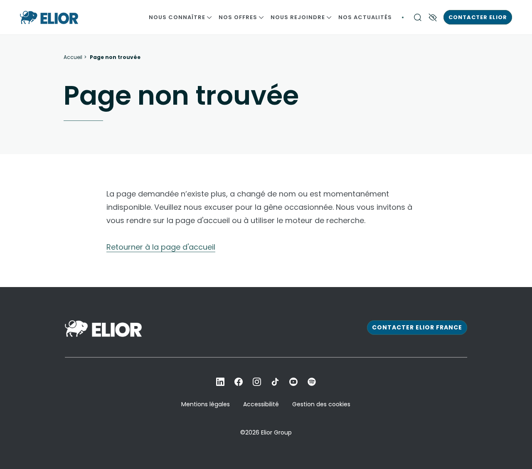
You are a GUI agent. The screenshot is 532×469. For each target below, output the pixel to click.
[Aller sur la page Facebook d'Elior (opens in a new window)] (238, 382)
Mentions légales (205, 404)
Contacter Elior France (417, 327)
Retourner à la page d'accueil (160, 247)
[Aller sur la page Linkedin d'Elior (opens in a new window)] (220, 382)
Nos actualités (365, 17)
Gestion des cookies (321, 404)
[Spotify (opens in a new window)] (312, 382)
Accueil (73, 57)
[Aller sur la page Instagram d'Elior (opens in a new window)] (257, 382)
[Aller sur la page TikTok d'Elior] (275, 382)
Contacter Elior (477, 17)
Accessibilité (261, 404)
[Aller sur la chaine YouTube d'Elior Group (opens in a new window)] (293, 382)
